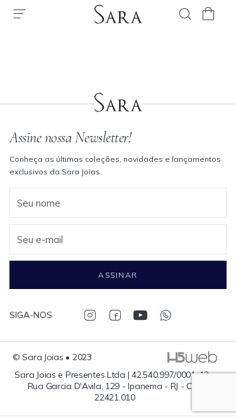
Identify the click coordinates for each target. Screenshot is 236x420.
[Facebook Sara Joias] (115, 315)
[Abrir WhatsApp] (204, 388)
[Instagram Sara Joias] (90, 315)
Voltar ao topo (220, 353)
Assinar (117, 275)
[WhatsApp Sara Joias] (165, 315)
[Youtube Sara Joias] (140, 315)
